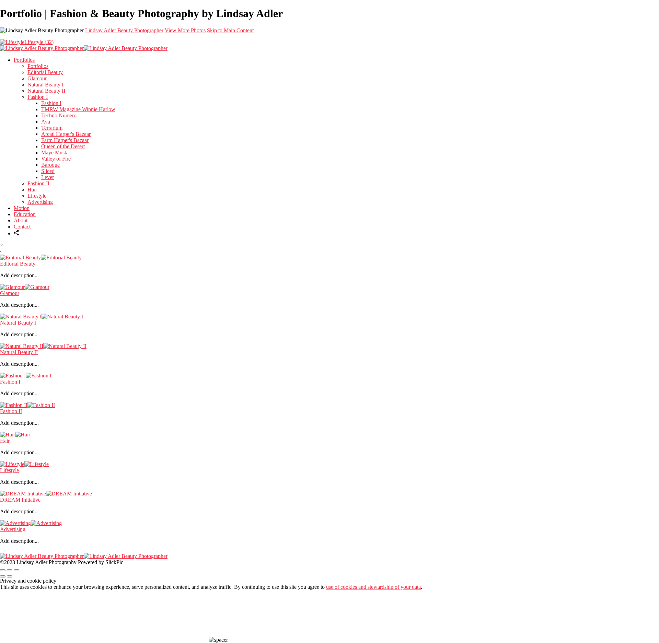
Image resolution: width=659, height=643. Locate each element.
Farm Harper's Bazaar (65, 140)
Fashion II (38, 183)
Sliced (48, 171)
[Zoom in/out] (16, 570)
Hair (32, 189)
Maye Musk (54, 152)
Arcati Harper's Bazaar (66, 134)
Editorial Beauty (45, 72)
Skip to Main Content (230, 30)
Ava (45, 122)
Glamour (37, 78)
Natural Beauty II (46, 91)
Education (25, 214)
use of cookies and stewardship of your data (373, 587)
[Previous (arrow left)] (2, 576)
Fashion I (37, 97)
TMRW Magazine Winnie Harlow (78, 109)
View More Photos (185, 30)
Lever (47, 177)
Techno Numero (59, 115)
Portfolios (24, 60)
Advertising (40, 202)
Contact (22, 227)
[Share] (16, 233)
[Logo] (83, 48)
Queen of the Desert (63, 146)
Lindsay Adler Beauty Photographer (124, 30)
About (20, 220)
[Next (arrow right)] (9, 576)
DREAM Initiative (20, 500)
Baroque (50, 165)
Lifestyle (36, 196)
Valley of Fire (56, 159)
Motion (22, 208)
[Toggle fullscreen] (9, 570)
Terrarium (51, 128)
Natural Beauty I (45, 84)
